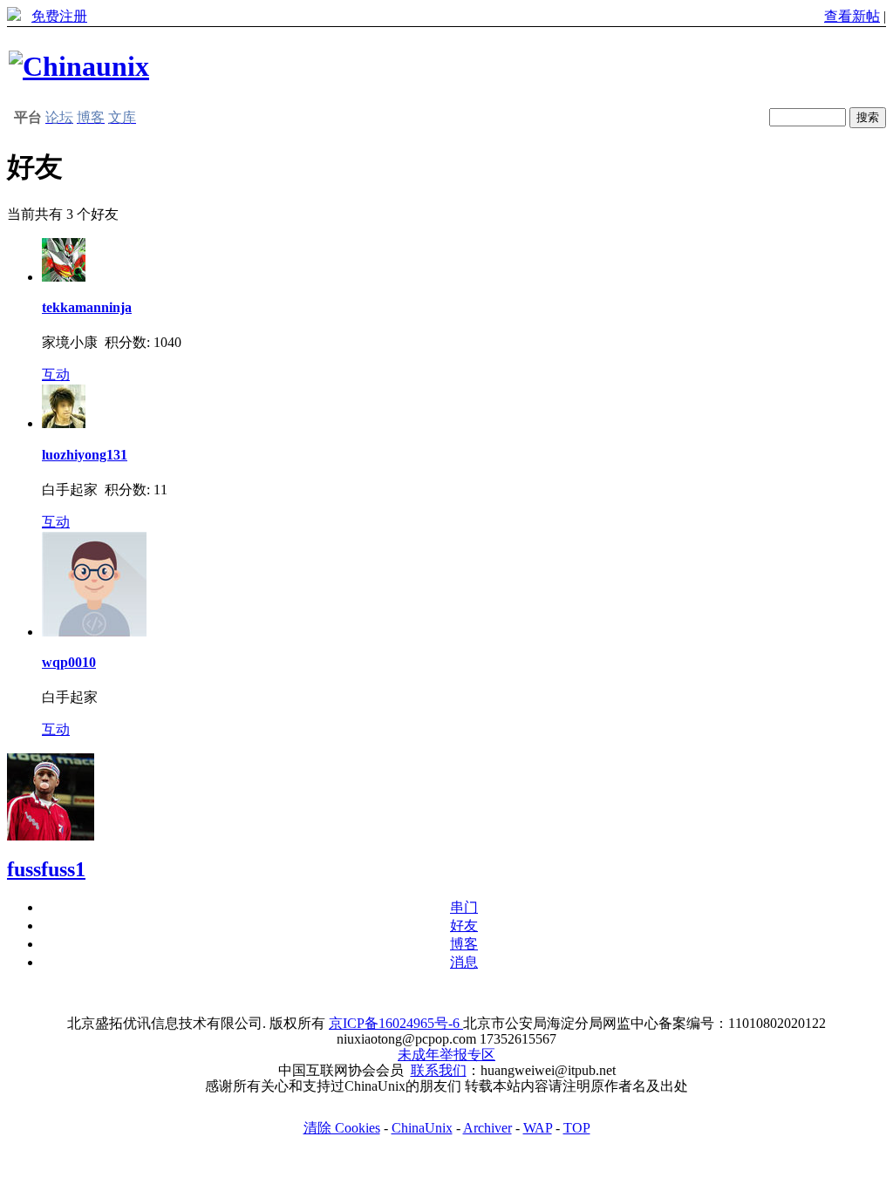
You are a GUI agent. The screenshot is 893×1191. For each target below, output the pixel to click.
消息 (464, 962)
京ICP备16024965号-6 (396, 1023)
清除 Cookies (341, 1127)
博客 (464, 943)
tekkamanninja (87, 307)
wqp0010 (69, 662)
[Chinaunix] (79, 66)
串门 (464, 907)
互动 (56, 374)
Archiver (487, 1127)
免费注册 (59, 16)
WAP (537, 1127)
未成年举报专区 (446, 1054)
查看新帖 (852, 16)
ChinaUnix (422, 1127)
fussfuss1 (46, 869)
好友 (464, 925)
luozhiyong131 (84, 454)
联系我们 (439, 1070)
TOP (576, 1127)
